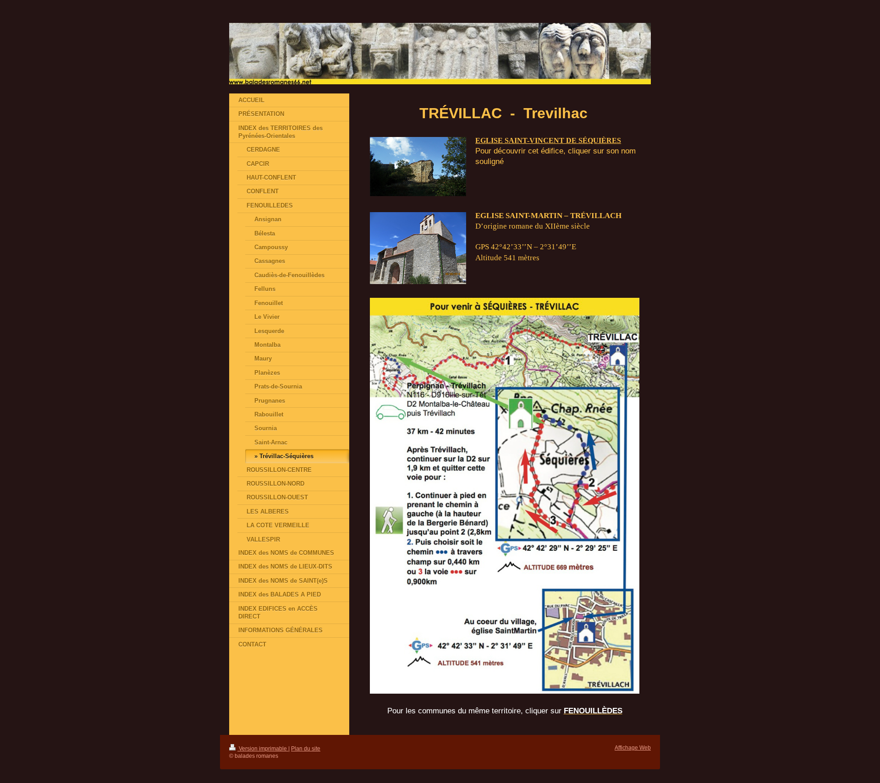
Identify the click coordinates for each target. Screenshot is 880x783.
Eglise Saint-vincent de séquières (548, 140)
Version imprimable (262, 748)
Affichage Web (633, 747)
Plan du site (305, 748)
